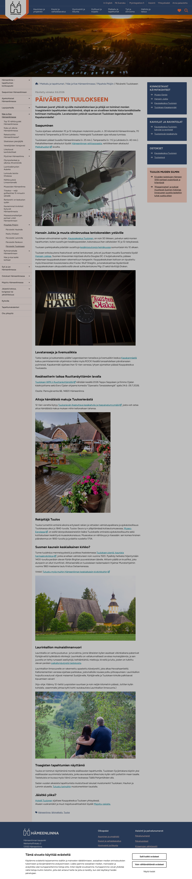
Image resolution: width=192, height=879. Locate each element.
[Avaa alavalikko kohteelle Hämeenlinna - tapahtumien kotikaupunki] (29, 80)
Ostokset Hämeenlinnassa (13, 276)
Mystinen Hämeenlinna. (14, 156)
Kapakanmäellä (129, 357)
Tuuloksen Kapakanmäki (165, 107)
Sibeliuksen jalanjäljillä (13, 141)
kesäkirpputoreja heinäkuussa (95, 247)
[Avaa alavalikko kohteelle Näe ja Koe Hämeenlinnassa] (29, 114)
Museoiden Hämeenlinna (14, 186)
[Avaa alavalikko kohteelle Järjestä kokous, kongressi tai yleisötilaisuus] (29, 288)
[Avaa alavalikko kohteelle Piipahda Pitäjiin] (29, 224)
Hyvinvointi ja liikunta (78, 10)
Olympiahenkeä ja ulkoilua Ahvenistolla (13, 161)
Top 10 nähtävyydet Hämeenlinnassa (12, 122)
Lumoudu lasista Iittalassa (11, 174)
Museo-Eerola (160, 94)
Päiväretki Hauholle (14, 229)
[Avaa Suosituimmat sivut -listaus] (179, 10)
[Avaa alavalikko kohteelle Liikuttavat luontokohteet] (29, 149)
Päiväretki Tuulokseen (15, 246)
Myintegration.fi (136, 3)
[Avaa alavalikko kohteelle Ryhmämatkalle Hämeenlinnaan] (29, 250)
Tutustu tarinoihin (62, 786)
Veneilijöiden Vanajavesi (14, 145)
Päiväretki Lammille (14, 238)
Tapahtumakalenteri (10, 307)
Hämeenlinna (44, 812)
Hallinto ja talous (145, 10)
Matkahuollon (42, 146)
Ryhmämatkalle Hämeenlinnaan (10, 252)
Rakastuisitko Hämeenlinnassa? (11, 135)
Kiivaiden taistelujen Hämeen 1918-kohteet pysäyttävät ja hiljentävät (168, 180)
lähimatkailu (57, 812)
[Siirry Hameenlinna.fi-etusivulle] (36, 83)
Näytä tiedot (149, 871)
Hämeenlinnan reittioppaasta (87, 143)
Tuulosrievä (159, 157)
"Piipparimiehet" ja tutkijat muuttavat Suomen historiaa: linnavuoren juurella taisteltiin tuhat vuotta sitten (168, 191)
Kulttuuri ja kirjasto (96, 10)
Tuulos (67, 812)
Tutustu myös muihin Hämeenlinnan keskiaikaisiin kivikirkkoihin (75, 571)
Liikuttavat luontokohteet (10, 150)
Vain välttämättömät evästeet (149, 864)
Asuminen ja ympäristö (39, 10)
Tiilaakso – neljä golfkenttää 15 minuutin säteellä (14, 193)
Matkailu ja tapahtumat (113, 10)
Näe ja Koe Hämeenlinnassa (9, 115)
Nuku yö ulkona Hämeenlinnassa (11, 129)
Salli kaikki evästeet (149, 856)
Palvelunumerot (142, 836)
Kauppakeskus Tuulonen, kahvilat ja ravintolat (165, 128)
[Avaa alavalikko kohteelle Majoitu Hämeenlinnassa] (29, 282)
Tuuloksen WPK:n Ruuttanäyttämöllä (54, 382)
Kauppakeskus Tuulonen (80, 238)
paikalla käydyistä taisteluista (66, 663)
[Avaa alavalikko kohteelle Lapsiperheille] (29, 107)
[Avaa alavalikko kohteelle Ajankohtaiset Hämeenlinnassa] (29, 98)
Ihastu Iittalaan (12, 234)
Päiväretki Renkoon (14, 242)
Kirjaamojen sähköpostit (146, 846)
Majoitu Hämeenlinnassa (12, 282)
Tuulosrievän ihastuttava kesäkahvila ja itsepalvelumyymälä (88, 405)
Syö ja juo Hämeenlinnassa (9, 268)
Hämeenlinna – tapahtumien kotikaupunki (8, 83)
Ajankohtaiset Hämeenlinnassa (9, 100)
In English (107, 3)
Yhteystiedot (164, 3)
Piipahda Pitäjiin (11, 225)
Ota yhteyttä (7, 313)
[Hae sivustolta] (186, 10)
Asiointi (151, 3)
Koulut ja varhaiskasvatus (58, 10)
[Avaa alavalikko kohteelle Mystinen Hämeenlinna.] (29, 156)
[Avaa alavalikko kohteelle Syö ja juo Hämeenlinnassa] (29, 266)
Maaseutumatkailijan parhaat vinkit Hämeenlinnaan (13, 218)
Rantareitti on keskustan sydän (14, 201)
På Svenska (120, 3)
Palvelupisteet (141, 841)
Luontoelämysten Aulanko (11, 168)
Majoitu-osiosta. (102, 804)
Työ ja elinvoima (130, 10)
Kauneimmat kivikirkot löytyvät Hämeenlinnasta (13, 209)
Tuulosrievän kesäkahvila (165, 134)
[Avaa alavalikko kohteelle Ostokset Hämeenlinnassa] (29, 275)
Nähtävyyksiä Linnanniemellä (10, 181)
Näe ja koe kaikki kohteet (11, 258)
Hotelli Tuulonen (43, 800)
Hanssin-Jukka (161, 99)
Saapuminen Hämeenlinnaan (14, 92)
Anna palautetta (180, 3)
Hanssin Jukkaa (43, 256)
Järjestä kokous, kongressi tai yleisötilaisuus (9, 292)
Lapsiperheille (8, 108)
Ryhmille (5, 301)
